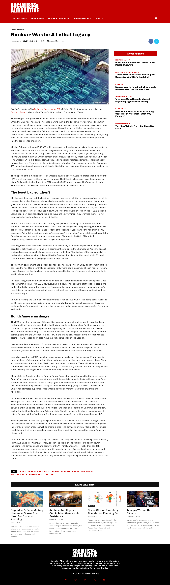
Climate (20, 29)
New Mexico (87, 471)
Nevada (75, 471)
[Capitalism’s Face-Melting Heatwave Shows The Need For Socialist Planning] (27, 499)
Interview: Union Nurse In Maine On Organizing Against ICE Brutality (133, 100)
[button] (156, 18)
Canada (32, 471)
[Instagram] (75, 580)
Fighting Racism (122, 60)
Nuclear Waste (36, 474)
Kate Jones (60, 41)
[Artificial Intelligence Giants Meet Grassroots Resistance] (65, 499)
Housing (119, 84)
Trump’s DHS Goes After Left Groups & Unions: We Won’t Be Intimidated (135, 75)
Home (13, 29)
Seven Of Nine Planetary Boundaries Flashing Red (103, 511)
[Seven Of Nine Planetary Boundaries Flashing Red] (104, 499)
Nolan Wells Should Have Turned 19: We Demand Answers (135, 63)
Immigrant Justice (123, 97)
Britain (22, 471)
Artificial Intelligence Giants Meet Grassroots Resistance (64, 513)
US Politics (120, 109)
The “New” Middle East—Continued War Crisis (135, 127)
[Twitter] (156, 41)
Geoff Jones (48, 41)
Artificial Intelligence (57, 506)
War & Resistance (122, 123)
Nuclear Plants (19, 474)
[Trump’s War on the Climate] (143, 499)
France (55, 471)
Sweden (50, 474)
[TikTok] (85, 580)
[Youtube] (104, 580)
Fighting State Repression (127, 72)
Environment (44, 471)
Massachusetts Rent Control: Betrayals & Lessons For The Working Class (135, 88)
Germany (65, 471)
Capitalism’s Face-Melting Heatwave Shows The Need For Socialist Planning (27, 514)
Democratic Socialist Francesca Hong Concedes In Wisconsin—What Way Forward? (134, 113)
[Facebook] (150, 41)
